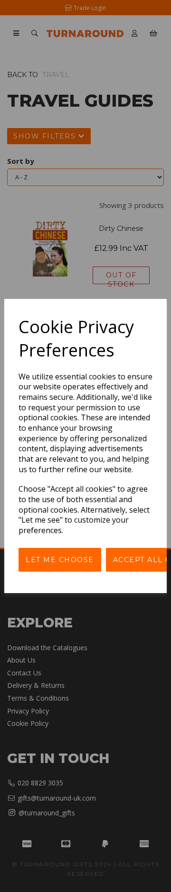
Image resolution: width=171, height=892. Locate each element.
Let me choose (60, 559)
